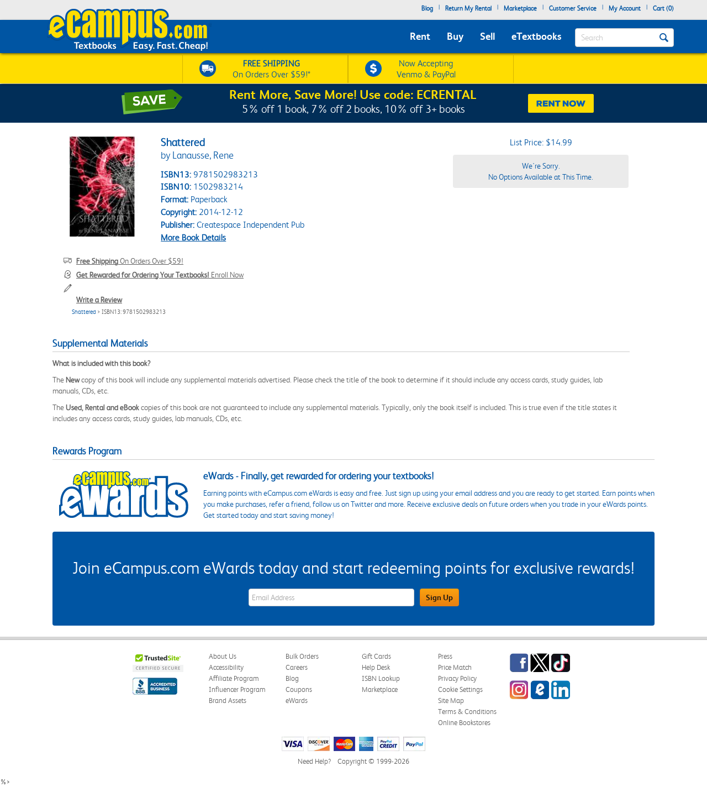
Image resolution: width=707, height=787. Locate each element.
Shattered (84, 312)
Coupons (299, 689)
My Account (625, 8)
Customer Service (573, 8)
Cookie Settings (460, 689)
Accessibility (226, 667)
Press (445, 656)
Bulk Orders (302, 656)
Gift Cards (376, 656)
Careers (297, 667)
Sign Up (439, 597)
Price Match (455, 667)
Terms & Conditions (467, 711)
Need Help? (314, 761)
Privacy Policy (457, 678)
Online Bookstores (464, 722)
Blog (427, 8)
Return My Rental (468, 8)
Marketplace (520, 8)
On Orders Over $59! (129, 260)
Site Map (451, 700)
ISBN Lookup (381, 678)
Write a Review (99, 299)
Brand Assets (227, 700)
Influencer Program (237, 689)
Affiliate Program (234, 678)
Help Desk (376, 667)
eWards (297, 700)
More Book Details (193, 237)
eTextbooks (536, 36)
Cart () (663, 8)
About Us (222, 656)
